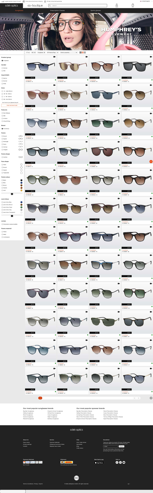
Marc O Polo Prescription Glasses (85, 416)
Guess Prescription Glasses (111, 413)
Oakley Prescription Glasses (83, 413)
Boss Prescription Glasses (110, 415)
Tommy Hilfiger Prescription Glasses (113, 416)
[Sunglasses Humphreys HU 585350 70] (73, 321)
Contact (25, 446)
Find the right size (12, 105)
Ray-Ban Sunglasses (28, 411)
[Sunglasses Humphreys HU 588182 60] (105, 151)
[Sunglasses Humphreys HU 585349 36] (40, 208)
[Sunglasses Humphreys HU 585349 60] (73, 123)
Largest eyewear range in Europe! (13, 1)
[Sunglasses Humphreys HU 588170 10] (40, 151)
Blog (77, 446)
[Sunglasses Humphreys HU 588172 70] (40, 378)
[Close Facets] (12, 52)
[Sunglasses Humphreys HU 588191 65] (137, 179)
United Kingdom (146, 1)
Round (5, 136)
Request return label (55, 446)
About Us (25, 440)
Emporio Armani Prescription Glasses (86, 418)
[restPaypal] (32, 462)
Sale (4, 115)
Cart (133, 6)
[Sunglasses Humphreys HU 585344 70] (40, 349)
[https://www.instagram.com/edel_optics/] (120, 462)
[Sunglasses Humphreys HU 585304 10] (137, 151)
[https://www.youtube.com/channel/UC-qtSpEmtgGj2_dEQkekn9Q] (123, 462)
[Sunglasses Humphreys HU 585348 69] (137, 123)
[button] (11, 5)
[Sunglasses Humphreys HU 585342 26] (137, 94)
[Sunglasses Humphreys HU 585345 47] (73, 378)
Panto (4, 144)
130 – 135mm (8, 93)
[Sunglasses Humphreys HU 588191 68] (137, 236)
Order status (79, 448)
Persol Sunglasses (28, 415)
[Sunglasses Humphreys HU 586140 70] (105, 94)
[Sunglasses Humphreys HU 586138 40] (105, 321)
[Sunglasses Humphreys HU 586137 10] (137, 66)
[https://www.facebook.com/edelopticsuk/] (117, 462)
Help (77, 440)
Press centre (26, 442)
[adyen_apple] (36, 462)
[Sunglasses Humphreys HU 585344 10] (105, 179)
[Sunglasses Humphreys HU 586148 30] (73, 293)
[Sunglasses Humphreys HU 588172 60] (137, 321)
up (128, 483)
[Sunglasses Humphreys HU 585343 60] (73, 208)
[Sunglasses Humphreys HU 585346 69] (40, 265)
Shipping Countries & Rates (57, 444)
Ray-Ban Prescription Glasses (84, 411)
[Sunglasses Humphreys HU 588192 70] (105, 236)
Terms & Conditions (28, 483)
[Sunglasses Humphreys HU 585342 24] (105, 378)
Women (5, 68)
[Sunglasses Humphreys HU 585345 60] (73, 94)
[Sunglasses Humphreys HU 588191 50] (73, 236)
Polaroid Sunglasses (28, 418)
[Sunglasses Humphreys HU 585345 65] (105, 66)
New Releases (6, 113)
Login (116, 6)
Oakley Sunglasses (28, 413)
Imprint (41, 483)
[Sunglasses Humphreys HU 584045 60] (73, 66)
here (122, 450)
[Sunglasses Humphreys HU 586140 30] (105, 123)
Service (52, 440)
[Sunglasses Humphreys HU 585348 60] (40, 236)
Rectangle (5, 141)
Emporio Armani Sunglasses (55, 411)
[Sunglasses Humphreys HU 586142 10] (137, 208)
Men (4, 70)
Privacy (36, 483)
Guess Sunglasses (52, 415)
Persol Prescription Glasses (111, 411)
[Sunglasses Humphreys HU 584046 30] (73, 151)
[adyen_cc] (24, 462)
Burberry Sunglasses (53, 418)
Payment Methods (55, 442)
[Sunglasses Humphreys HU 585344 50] (40, 94)
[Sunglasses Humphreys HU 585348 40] (40, 179)
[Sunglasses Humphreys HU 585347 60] (105, 349)
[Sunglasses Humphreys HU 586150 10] (105, 293)
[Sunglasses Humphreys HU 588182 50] (40, 293)
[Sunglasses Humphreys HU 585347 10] (137, 265)
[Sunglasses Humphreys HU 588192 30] (73, 349)
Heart (4, 164)
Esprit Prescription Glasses (111, 418)
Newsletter (79, 444)
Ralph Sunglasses (52, 416)
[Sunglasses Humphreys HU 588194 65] (105, 208)
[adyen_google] (40, 462)
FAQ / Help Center (81, 442)
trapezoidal (6, 172)
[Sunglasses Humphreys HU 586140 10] (40, 66)
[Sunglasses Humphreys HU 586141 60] (73, 265)
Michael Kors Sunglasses (54, 413)
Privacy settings (27, 444)
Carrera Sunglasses (28, 416)
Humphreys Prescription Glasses (85, 415)
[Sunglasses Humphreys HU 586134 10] (137, 378)
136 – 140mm (8, 96)
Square (5, 138)
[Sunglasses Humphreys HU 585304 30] (40, 123)
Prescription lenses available (10, 224)
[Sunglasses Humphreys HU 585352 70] (105, 265)
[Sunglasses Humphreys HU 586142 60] (73, 179)
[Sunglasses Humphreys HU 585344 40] (40, 321)
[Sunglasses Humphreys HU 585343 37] (137, 349)
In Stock (5, 118)
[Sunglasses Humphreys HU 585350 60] (137, 293)
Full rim (5, 157)
